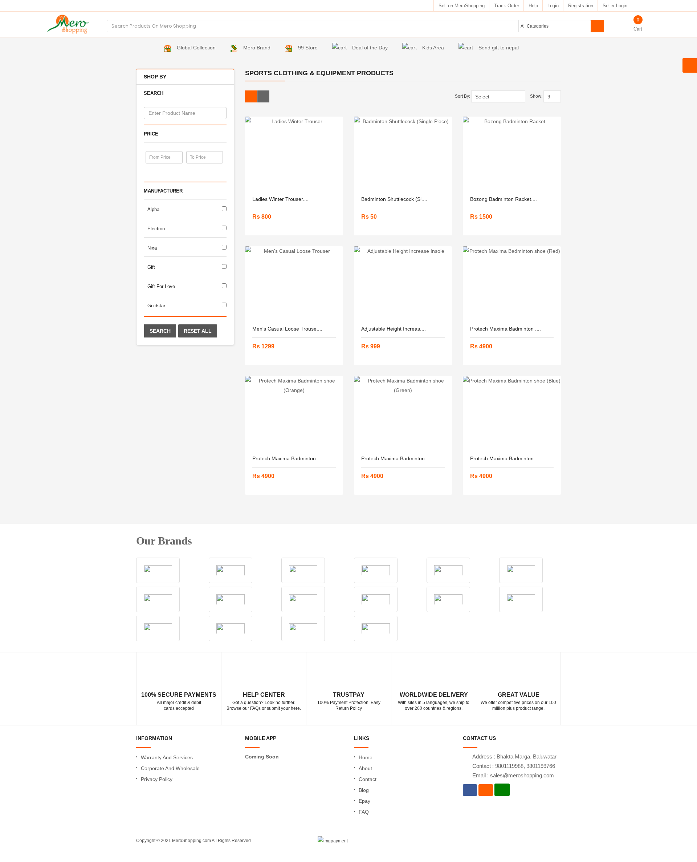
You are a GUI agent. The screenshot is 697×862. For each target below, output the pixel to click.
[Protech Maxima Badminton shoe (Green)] (403, 412)
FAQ (364, 812)
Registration (580, 5)
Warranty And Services (167, 757)
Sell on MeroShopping (462, 5)
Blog (364, 790)
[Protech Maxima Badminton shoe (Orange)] (294, 412)
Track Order (506, 5)
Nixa (152, 248)
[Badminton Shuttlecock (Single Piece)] (403, 153)
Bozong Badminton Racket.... (503, 199)
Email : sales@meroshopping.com (513, 775)
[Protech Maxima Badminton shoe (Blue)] (512, 412)
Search (160, 331)
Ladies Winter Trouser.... (280, 199)
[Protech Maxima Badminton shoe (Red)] (512, 282)
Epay (364, 801)
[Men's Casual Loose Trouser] (294, 282)
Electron (156, 228)
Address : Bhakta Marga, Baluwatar (514, 756)
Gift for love (161, 286)
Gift (151, 267)
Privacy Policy (156, 779)
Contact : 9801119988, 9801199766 (513, 766)
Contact (367, 779)
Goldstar (156, 305)
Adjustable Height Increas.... (393, 329)
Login (553, 5)
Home (365, 757)
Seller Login (615, 5)
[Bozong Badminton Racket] (512, 153)
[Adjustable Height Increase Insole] (403, 282)
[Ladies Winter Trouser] (294, 153)
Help (533, 5)
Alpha (153, 209)
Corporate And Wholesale (170, 768)
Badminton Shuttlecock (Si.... (394, 199)
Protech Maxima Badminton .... (505, 329)
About (365, 768)
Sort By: (462, 96)
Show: (536, 96)
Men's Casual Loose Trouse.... (287, 329)
